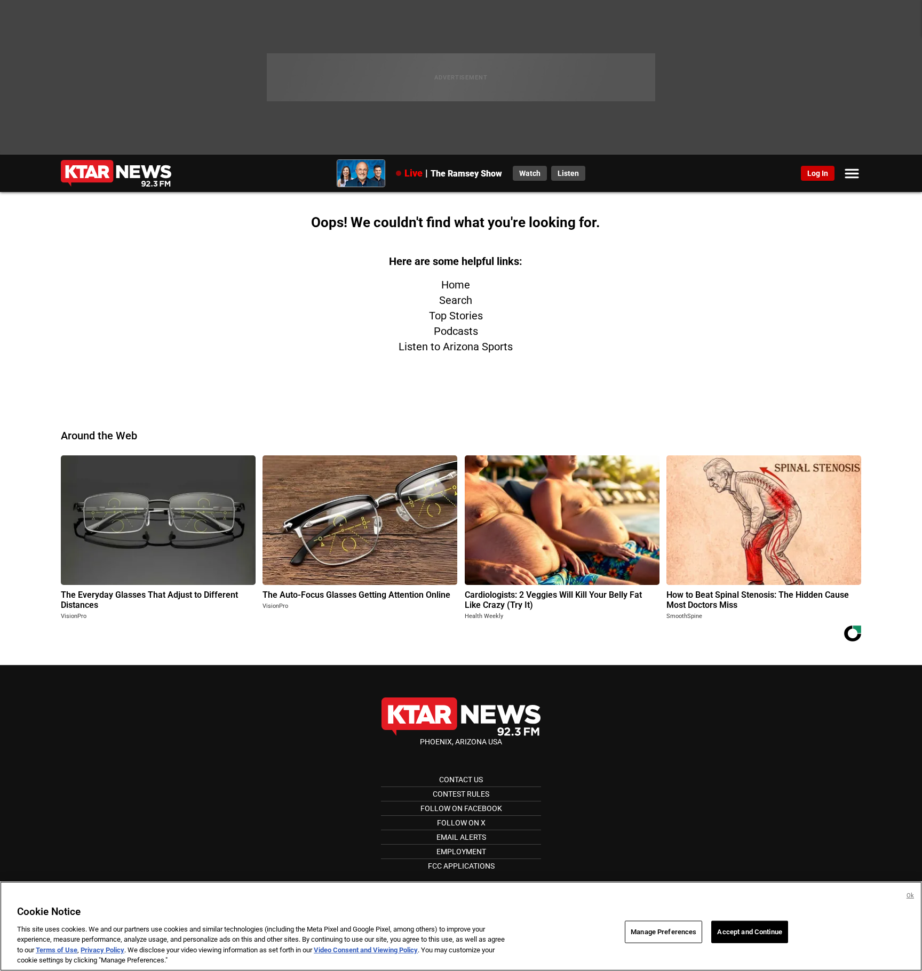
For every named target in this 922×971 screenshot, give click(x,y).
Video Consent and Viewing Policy (366, 950)
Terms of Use (56, 950)
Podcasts (456, 331)
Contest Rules (461, 794)
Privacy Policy (102, 950)
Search (455, 300)
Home (455, 284)
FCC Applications (461, 866)
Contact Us (461, 779)
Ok (910, 895)
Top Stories (456, 315)
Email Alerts (461, 837)
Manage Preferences (663, 932)
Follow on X (461, 822)
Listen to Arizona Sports (456, 346)
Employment (461, 851)
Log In (817, 173)
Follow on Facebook (461, 808)
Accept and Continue (749, 932)
